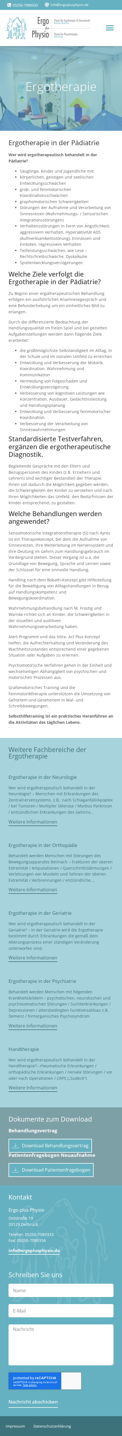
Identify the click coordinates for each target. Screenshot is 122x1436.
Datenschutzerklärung (52, 1426)
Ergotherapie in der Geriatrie (40, 913)
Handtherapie (24, 1049)
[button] (110, 27)
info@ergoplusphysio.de (70, 5)
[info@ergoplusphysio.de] (47, 5)
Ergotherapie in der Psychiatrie (42, 981)
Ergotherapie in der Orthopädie (43, 845)
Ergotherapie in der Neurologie (43, 777)
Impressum (15, 1426)
